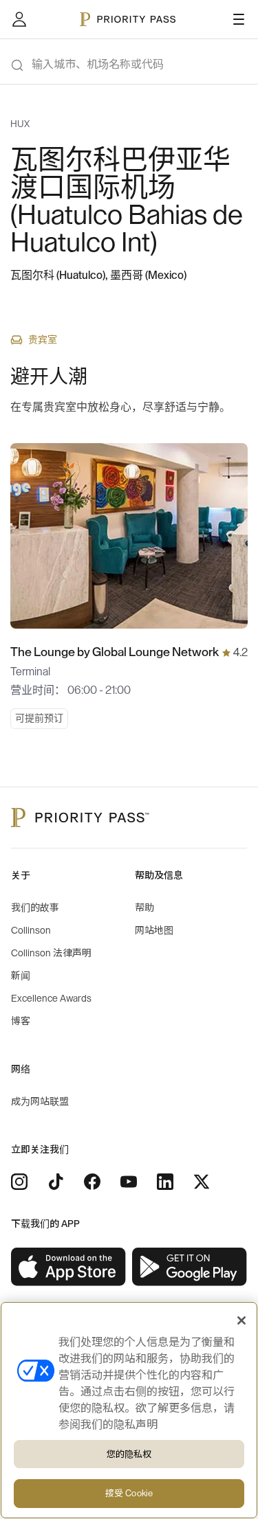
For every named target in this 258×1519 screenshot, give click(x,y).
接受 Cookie (129, 1493)
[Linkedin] (165, 1181)
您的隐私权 (129, 1454)
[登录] (19, 19)
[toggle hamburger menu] (238, 19)
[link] (69, 1267)
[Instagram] (19, 1181)
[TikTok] (55, 1181)
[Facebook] (92, 1181)
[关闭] (241, 1320)
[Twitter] (201, 1181)
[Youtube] (128, 1181)
